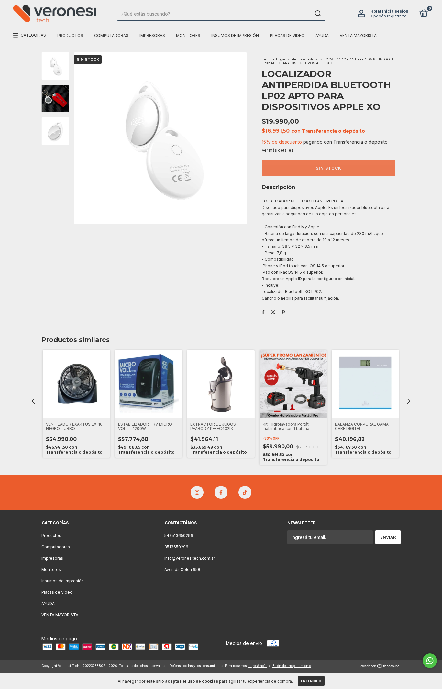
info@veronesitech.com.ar (189, 558)
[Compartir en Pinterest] (283, 312)
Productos (70, 35)
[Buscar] (317, 13)
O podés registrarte (388, 16)
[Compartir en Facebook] (263, 312)
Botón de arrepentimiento (291, 666)
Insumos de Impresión (235, 35)
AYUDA (322, 35)
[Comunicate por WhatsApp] (430, 660)
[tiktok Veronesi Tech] (244, 492)
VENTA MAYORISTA (358, 35)
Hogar (280, 59)
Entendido (311, 681)
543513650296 (178, 535)
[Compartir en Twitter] (273, 312)
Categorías (33, 35)
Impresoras (152, 35)
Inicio (266, 59)
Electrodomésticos (304, 59)
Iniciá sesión (395, 11)
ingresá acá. (257, 666)
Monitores (188, 35)
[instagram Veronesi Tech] (197, 492)
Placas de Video (287, 35)
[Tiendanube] (380, 666)
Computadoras (111, 35)
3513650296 (176, 546)
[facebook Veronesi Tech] (221, 492)
